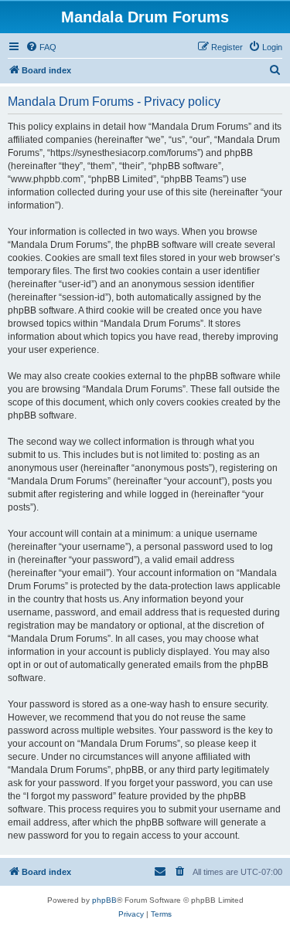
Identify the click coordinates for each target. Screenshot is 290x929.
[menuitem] (41, 47)
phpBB (104, 900)
